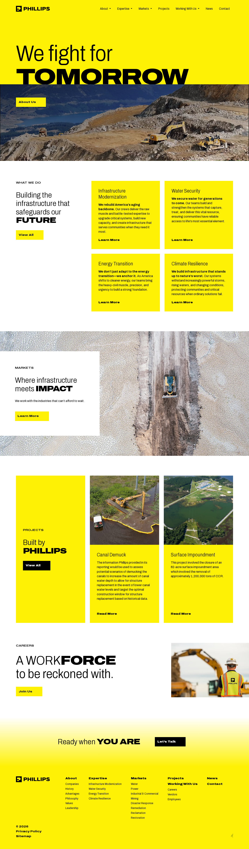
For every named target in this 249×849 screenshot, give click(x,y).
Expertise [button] (123, 8)
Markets (138, 778)
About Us (31, 103)
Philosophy (71, 798)
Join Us (25, 691)
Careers (172, 789)
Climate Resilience (100, 798)
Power (134, 788)
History (69, 788)
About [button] (104, 8)
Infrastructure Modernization (105, 783)
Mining (135, 798)
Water (134, 783)
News (209, 8)
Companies (72, 783)
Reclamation (138, 812)
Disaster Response (142, 803)
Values (69, 803)
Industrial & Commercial (144, 793)
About (71, 778)
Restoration (138, 817)
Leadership (71, 808)
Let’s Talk (171, 741)
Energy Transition (99, 793)
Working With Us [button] (186, 8)
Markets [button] (144, 8)
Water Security (97, 788)
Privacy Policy (28, 831)
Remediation (138, 808)
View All (26, 234)
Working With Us (183, 783)
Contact (224, 8)
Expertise (98, 778)
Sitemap (23, 836)
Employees (174, 799)
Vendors (172, 794)
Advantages (72, 793)
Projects (163, 8)
